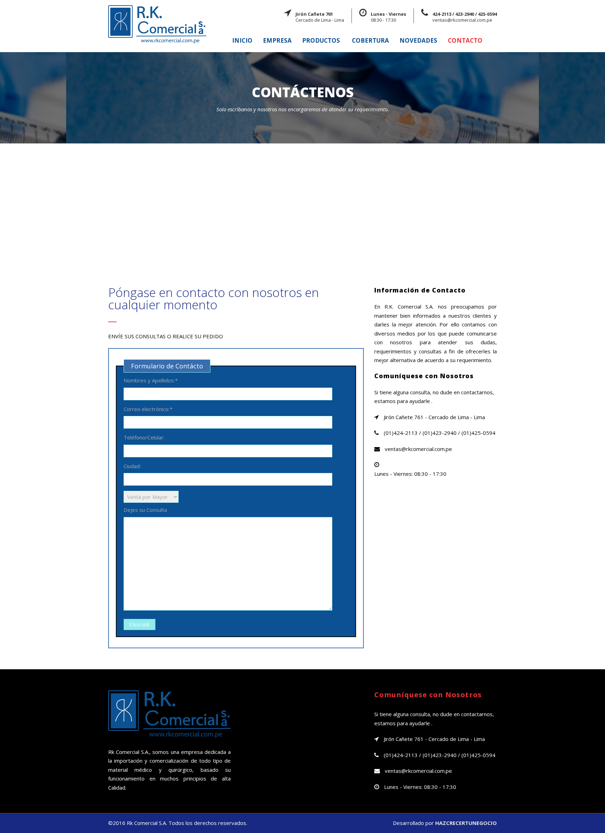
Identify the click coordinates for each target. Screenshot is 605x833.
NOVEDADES (418, 40)
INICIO (242, 40)
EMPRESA (277, 40)
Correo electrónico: (148, 408)
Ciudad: (132, 466)
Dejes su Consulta (145, 509)
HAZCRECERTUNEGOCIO (466, 822)
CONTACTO (465, 40)
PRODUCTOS (321, 40)
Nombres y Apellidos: (151, 380)
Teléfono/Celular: (144, 437)
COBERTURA (370, 40)
